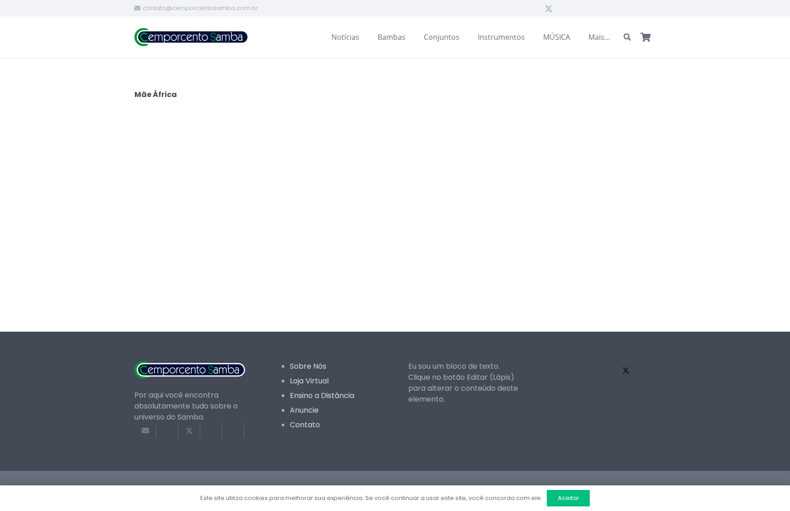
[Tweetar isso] (189, 430)
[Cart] (645, 37)
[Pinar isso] (233, 430)
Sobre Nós (308, 366)
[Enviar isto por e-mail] (145, 430)
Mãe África (155, 94)
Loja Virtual (309, 381)
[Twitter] (548, 8)
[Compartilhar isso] (167, 430)
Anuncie (304, 410)
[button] (627, 37)
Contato (305, 425)
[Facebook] (532, 8)
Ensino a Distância (322, 395)
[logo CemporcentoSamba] (191, 37)
